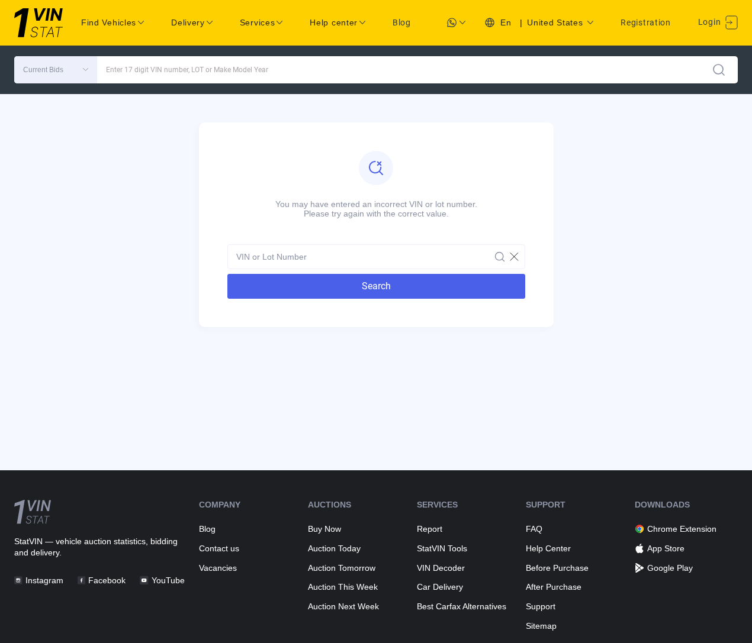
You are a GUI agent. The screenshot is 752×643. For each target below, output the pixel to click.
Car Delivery (440, 587)
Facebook (107, 580)
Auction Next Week (343, 606)
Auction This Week (343, 587)
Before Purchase (557, 568)
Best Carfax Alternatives (461, 606)
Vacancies (218, 568)
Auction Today (334, 548)
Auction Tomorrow (341, 568)
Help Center (548, 548)
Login (710, 22)
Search (376, 286)
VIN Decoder (441, 568)
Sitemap (541, 626)
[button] (55, 69)
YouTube (168, 580)
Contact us (219, 548)
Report (429, 529)
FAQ (534, 529)
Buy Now (324, 529)
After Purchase (553, 587)
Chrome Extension (681, 529)
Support (540, 606)
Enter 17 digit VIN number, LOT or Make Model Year (187, 70)
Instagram (44, 580)
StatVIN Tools (442, 548)
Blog (402, 22)
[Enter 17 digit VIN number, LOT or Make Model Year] (719, 70)
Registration (645, 22)
